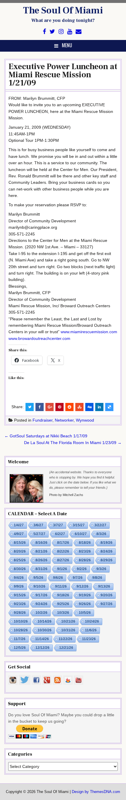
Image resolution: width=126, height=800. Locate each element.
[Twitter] (52, 32)
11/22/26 (65, 639)
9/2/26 (82, 569)
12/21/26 (66, 648)
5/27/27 (39, 534)
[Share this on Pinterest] (59, 407)
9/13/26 (104, 586)
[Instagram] (61, 32)
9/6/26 (58, 578)
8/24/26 (107, 551)
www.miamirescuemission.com (89, 331)
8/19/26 (107, 543)
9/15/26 (20, 595)
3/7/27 (58, 525)
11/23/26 (89, 639)
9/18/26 (63, 595)
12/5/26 (20, 648)
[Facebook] (44, 32)
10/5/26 (85, 613)
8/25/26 (20, 560)
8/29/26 (107, 560)
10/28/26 (21, 630)
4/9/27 (19, 534)
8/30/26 (20, 569)
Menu (67, 45)
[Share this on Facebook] (39, 407)
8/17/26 (63, 543)
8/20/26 (20, 551)
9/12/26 (82, 586)
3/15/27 (79, 525)
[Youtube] (69, 32)
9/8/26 (97, 578)
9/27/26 (107, 604)
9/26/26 (85, 604)
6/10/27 (81, 534)
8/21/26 (41, 551)
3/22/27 (100, 525)
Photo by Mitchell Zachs (66, 495)
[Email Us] (78, 32)
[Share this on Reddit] (69, 407)
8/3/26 (101, 534)
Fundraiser (42, 420)
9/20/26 (107, 595)
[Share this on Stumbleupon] (79, 407)
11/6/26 (91, 630)
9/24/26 (41, 604)
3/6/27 (38, 525)
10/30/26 (45, 630)
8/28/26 (85, 560)
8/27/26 (63, 560)
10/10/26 (21, 621)
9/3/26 (101, 569)
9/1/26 (62, 569)
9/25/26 (63, 604)
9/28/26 (20, 613)
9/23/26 (20, 604)
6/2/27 (60, 534)
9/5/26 (38, 578)
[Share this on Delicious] (109, 407)
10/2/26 (41, 613)
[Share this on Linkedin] (99, 407)
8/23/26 (85, 551)
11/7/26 (19, 639)
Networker (64, 420)
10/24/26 (92, 621)
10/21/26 (68, 621)
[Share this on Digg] (89, 407)
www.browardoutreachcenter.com (39, 338)
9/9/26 (19, 586)
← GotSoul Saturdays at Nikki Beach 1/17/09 (45, 436)
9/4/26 (19, 578)
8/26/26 (41, 560)
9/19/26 (85, 595)
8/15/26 (20, 543)
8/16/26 (41, 543)
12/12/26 (42, 648)
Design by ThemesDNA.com (96, 792)
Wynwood (85, 420)
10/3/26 (63, 613)
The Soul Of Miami (63, 10)
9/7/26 (78, 578)
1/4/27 (19, 525)
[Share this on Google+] (49, 407)
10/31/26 (68, 630)
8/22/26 (63, 551)
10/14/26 (45, 621)
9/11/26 (61, 586)
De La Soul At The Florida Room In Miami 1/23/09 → (73, 442)
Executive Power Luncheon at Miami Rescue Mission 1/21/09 (62, 74)
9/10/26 (39, 586)
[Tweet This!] (29, 407)
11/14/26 (42, 639)
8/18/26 (85, 543)
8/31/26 (41, 569)
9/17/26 (41, 595)
